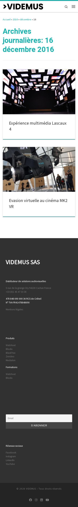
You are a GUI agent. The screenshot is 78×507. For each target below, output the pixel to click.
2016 (15, 19)
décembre (25, 19)
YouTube (10, 464)
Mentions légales (14, 309)
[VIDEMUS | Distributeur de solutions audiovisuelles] (23, 6)
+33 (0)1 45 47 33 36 (16, 291)
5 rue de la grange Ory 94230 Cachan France (28, 288)
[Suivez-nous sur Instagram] (36, 500)
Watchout (11, 345)
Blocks (9, 349)
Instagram (11, 456)
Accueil (7, 19)
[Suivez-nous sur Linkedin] (41, 500)
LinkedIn (10, 460)
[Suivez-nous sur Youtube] (47, 500)
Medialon (10, 360)
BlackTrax (10, 352)
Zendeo (10, 356)
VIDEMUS (31, 488)
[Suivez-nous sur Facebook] (30, 500)
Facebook (11, 452)
